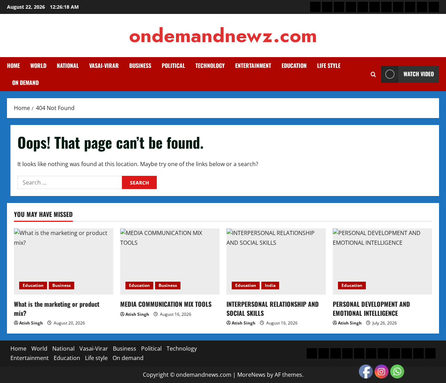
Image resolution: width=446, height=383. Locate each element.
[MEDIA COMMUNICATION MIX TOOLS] (170, 261)
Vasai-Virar (104, 65)
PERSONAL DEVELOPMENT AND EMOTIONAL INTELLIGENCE (371, 308)
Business (140, 65)
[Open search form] (373, 74)
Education (294, 65)
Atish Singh (31, 323)
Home (13, 65)
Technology (210, 65)
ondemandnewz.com (223, 35)
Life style (328, 65)
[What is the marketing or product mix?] (63, 261)
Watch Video (418, 74)
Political (173, 65)
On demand (25, 82)
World (38, 65)
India (270, 285)
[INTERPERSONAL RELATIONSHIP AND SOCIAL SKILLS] (276, 261)
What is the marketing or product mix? (56, 308)
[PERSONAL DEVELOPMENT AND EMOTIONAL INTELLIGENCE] (382, 261)
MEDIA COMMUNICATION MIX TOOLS (166, 303)
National (68, 65)
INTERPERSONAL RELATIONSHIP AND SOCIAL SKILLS (272, 308)
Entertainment (253, 65)
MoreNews (251, 374)
